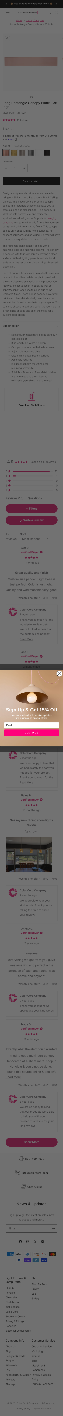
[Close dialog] (59, 673)
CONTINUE (31, 733)
